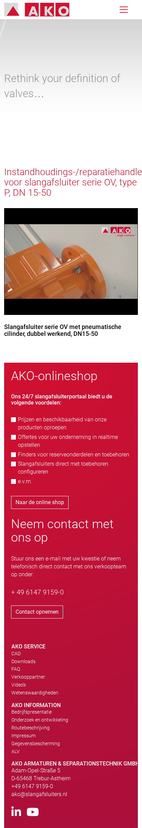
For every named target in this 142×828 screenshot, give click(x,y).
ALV (15, 751)
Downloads (23, 661)
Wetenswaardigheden (34, 692)
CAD (16, 653)
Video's (18, 685)
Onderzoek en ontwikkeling (39, 720)
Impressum (23, 735)
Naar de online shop (40, 502)
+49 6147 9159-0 (32, 786)
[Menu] (123, 9)
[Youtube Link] (33, 812)
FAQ (15, 669)
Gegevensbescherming (35, 743)
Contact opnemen (37, 612)
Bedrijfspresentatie (31, 712)
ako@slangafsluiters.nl (39, 794)
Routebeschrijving (30, 727)
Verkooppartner (28, 677)
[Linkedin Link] (16, 812)
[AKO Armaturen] (42, 9)
